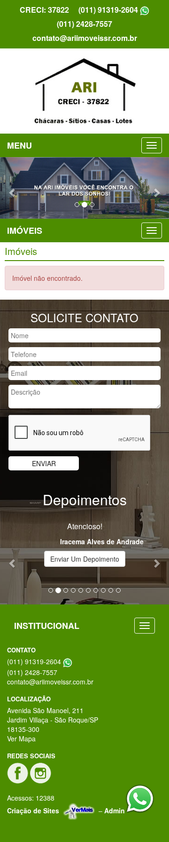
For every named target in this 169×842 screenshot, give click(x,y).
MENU (19, 145)
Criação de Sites (33, 810)
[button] (12, 188)
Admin (114, 810)
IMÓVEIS (24, 230)
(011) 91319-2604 (108, 10)
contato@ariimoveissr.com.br (84, 38)
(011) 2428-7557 (84, 24)
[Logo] (84, 91)
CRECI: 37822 (44, 10)
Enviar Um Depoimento (84, 559)
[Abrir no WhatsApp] (144, 9)
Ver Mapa (21, 738)
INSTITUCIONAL (46, 626)
